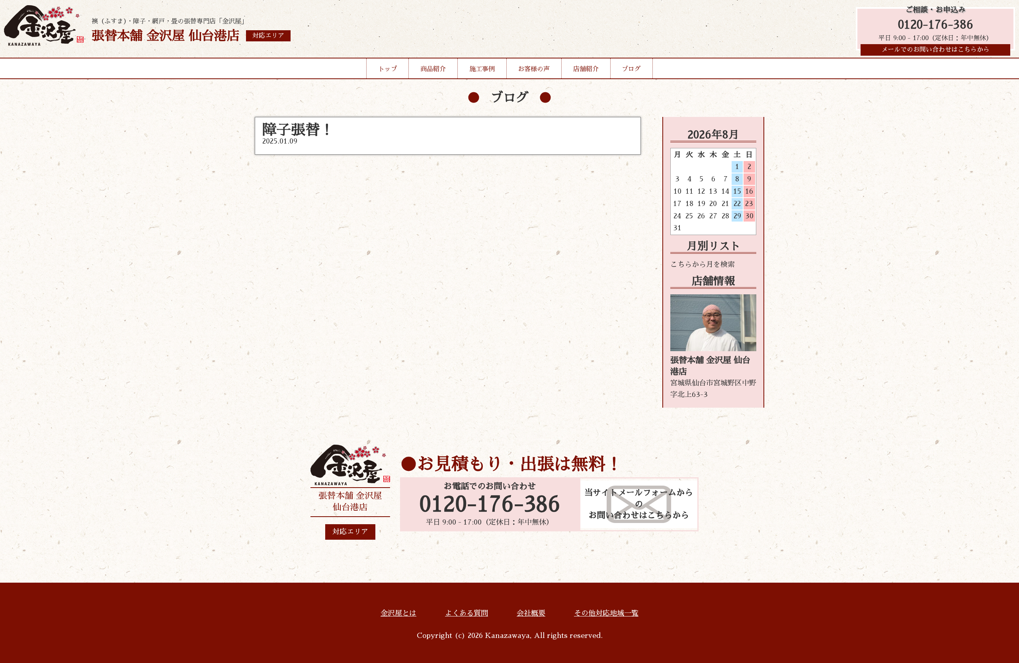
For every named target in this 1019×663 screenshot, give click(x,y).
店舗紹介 (586, 69)
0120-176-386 (935, 25)
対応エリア (350, 531)
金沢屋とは (398, 613)
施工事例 (482, 69)
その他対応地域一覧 (606, 613)
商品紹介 (433, 69)
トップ (387, 69)
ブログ (631, 69)
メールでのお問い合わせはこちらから (935, 50)
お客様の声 (534, 69)
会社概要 (531, 613)
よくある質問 (466, 613)
